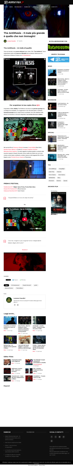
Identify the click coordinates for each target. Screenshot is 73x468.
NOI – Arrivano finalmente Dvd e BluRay (38, 370)
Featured (59, 171)
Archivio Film (45, 6)
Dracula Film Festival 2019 (10, 189)
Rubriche (27, 6)
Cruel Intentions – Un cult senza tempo (63, 104)
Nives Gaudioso (13, 151)
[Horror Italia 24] (14, 4)
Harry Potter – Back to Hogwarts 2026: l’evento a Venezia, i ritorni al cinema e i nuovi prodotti (24, 328)
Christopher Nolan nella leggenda (17, 360)
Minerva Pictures (9, 288)
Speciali (35, 6)
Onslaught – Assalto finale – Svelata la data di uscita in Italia (39, 327)
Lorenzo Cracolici (11, 41)
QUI (37, 105)
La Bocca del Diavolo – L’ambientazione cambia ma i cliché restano (63, 114)
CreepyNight (62, 168)
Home (6, 6)
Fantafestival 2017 (8, 187)
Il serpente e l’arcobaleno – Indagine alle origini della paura (63, 124)
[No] (71, 464)
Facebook (30, 432)
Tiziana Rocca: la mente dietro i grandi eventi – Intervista (63, 137)
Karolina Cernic (7, 149)
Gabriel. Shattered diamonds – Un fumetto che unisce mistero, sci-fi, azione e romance (12, 438)
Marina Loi (14, 149)
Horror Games (62, 174)
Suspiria (22, 157)
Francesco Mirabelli (18, 147)
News (11, 6)
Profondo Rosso (15, 157)
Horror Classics (52, 174)
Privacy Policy (42, 465)
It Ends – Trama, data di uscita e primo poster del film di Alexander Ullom (39, 347)
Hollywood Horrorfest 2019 (10, 191)
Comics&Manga (52, 168)
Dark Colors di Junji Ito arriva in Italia (13, 442)
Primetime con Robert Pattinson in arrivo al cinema (10, 327)
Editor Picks (51, 171)
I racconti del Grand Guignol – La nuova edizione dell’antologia (24, 347)
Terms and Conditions (33, 465)
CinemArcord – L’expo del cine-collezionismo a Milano (18, 377)
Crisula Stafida (31, 147)
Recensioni (18, 6)
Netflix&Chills (52, 177)
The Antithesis (19, 288)
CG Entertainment (26, 55)
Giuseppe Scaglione (27, 149)
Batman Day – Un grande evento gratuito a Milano (10, 347)
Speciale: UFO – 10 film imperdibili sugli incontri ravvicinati (63, 156)
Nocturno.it (24, 249)
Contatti (54, 6)
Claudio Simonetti (27, 285)
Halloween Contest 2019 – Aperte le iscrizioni (17, 370)
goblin (35, 285)
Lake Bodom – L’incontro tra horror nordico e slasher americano (63, 147)
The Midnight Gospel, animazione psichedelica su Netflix (39, 361)
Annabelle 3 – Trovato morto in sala (39, 376)
